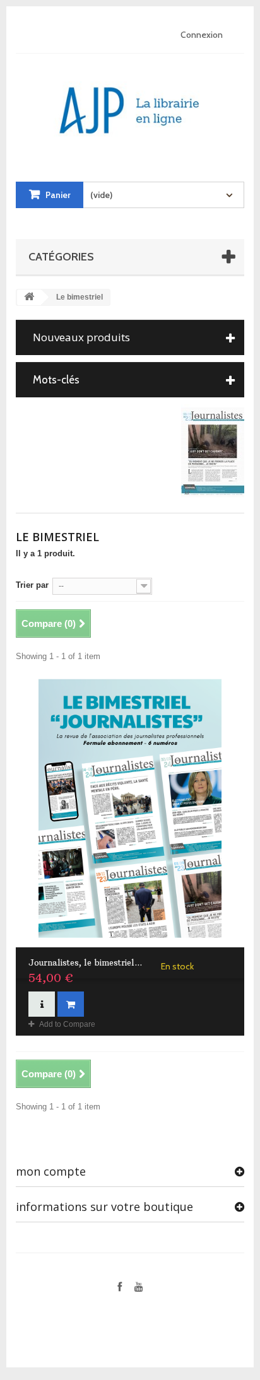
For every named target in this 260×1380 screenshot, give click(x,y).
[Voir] (41, 1004)
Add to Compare (67, 1024)
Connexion (201, 34)
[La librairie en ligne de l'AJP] (130, 105)
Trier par (32, 585)
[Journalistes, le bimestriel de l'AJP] (130, 809)
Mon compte (51, 1171)
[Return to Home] (29, 297)
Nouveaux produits (81, 337)
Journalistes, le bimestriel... (85, 962)
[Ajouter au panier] (70, 1004)
